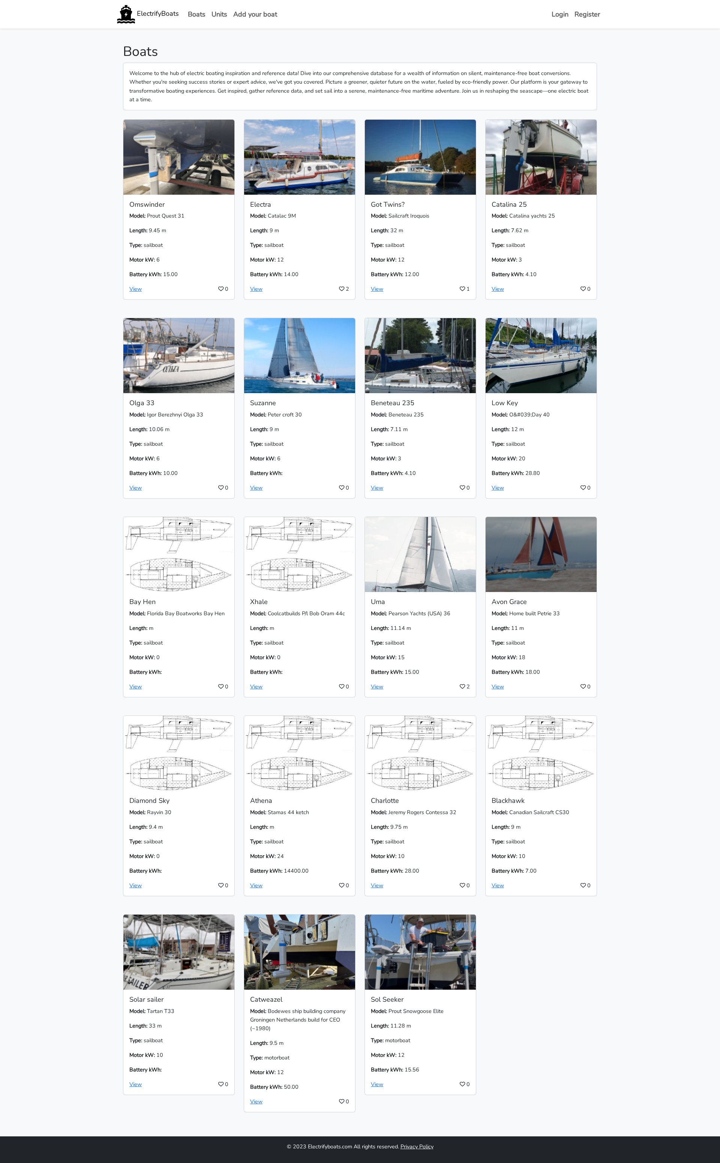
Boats (197, 14)
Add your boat (255, 14)
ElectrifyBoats (157, 13)
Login (560, 14)
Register (587, 14)
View (135, 289)
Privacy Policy (417, 1146)
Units (219, 14)
